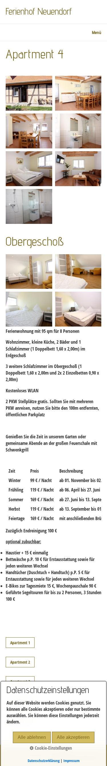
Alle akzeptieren (73, 737)
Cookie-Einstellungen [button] (53, 748)
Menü (96, 32)
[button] (20, 642)
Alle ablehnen (32, 737)
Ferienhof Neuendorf (39, 11)
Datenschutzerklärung (44, 760)
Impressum (71, 760)
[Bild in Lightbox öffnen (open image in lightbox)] (29, 93)
